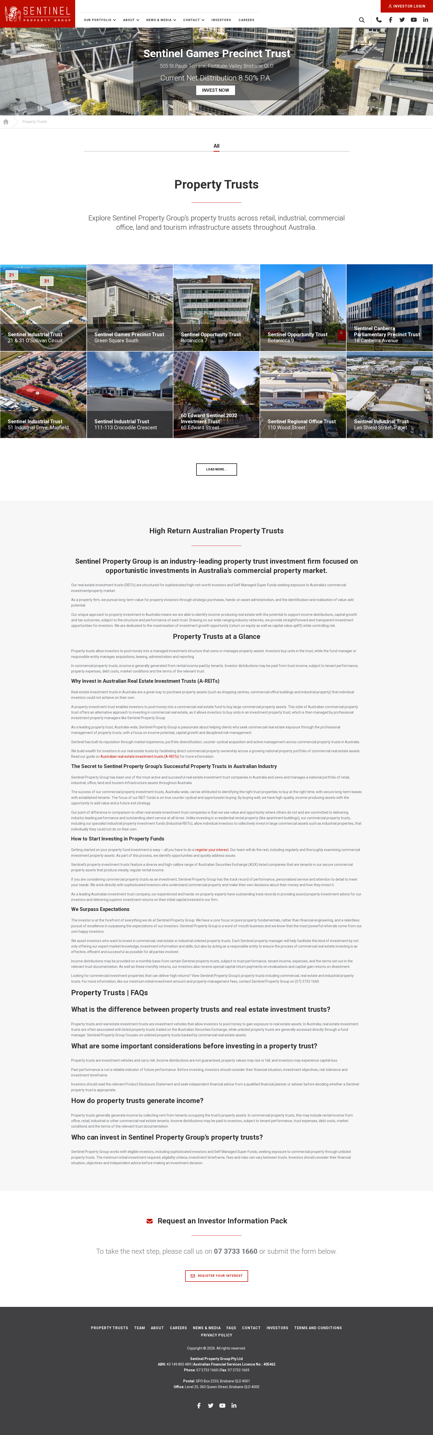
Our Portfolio (98, 20)
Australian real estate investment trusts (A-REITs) (139, 756)
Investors (221, 20)
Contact (191, 20)
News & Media (159, 20)
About (129, 20)
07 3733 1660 (236, 1251)
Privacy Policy (216, 1335)
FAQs (231, 1328)
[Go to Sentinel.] (6, 122)
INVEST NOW (215, 90)
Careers (246, 20)
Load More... (216, 469)
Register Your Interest (220, 1276)
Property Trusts (109, 1328)
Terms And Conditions (318, 1328)
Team (139, 1328)
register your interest (212, 850)
